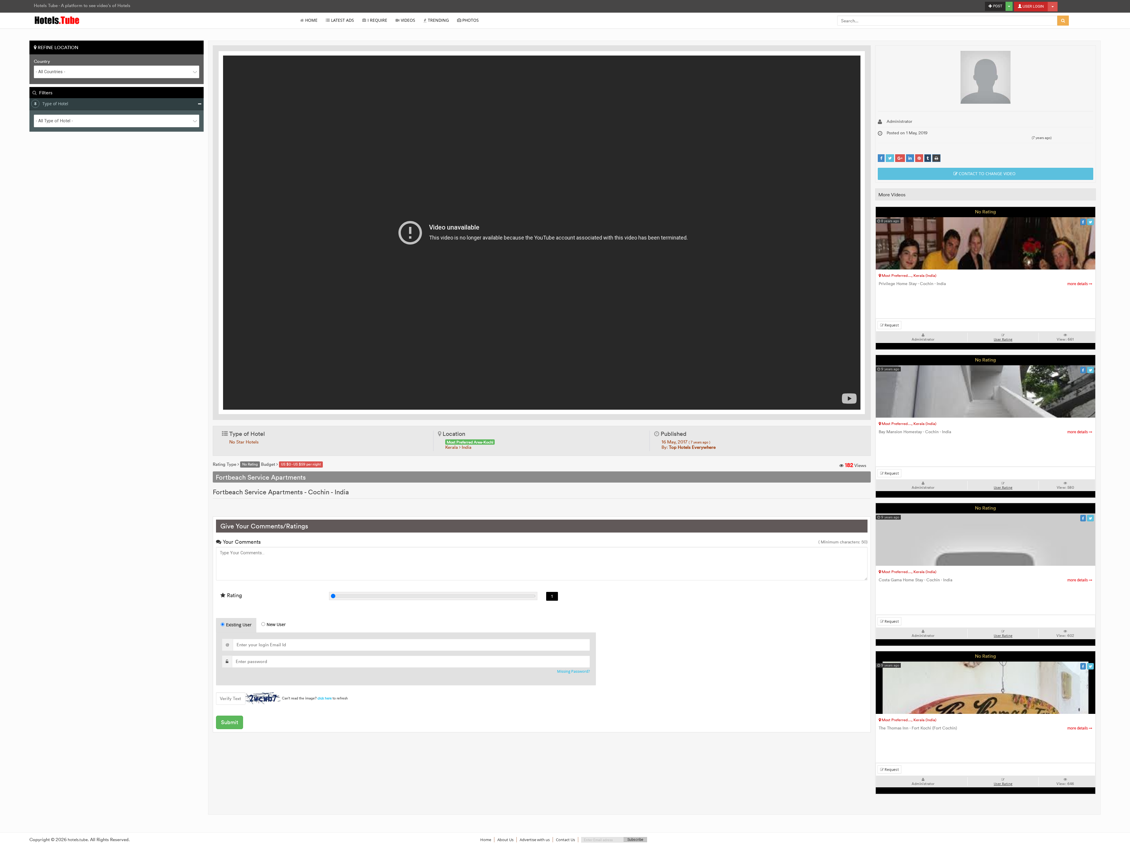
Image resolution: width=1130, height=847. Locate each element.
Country (42, 61)
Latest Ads (342, 20)
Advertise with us (535, 839)
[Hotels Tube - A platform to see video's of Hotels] (57, 19)
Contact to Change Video (987, 173)
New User (276, 624)
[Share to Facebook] (881, 158)
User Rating (1003, 339)
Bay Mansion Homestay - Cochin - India (984, 431)
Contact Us (565, 839)
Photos (470, 20)
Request (891, 325)
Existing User (239, 624)
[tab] (236, 625)
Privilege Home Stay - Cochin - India (984, 283)
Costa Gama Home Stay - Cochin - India (984, 580)
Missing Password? (573, 671)
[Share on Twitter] (890, 158)
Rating (233, 595)
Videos (407, 20)
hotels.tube (78, 839)
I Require (376, 20)
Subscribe (635, 840)
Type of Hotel (55, 103)
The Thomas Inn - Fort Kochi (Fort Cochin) (984, 728)
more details (1078, 284)
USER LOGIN (1033, 6)
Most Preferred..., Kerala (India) (908, 275)
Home (311, 20)
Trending (438, 20)
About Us (505, 839)
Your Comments (241, 541)
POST (997, 6)
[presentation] (236, 625)
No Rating (985, 212)
